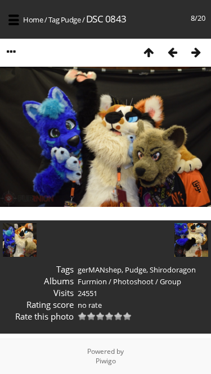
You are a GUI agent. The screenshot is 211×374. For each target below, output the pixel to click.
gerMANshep (100, 270)
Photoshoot (133, 281)
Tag (54, 20)
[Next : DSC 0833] (196, 51)
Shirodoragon (173, 270)
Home (33, 20)
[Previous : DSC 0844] (172, 51)
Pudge (71, 20)
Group (170, 281)
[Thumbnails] (148, 51)
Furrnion (92, 281)
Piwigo (106, 361)
